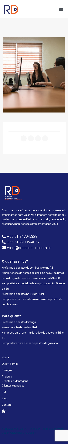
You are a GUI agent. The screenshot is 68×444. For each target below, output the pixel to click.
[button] (61, 9)
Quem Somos (10, 363)
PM (4, 391)
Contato (7, 404)
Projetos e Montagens (15, 381)
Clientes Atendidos (13, 385)
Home (5, 357)
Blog (4, 398)
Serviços (7, 370)
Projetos (7, 376)
